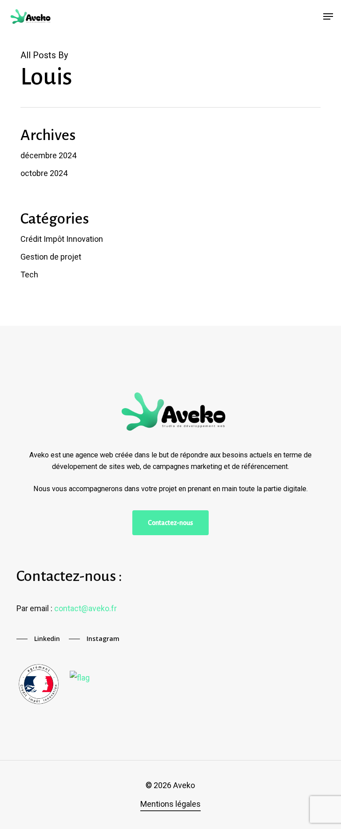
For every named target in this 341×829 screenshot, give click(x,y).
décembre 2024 (48, 155)
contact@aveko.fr (85, 608)
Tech (29, 274)
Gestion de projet (50, 256)
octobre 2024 (43, 173)
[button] (328, 16)
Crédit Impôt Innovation (61, 239)
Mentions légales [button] (170, 804)
